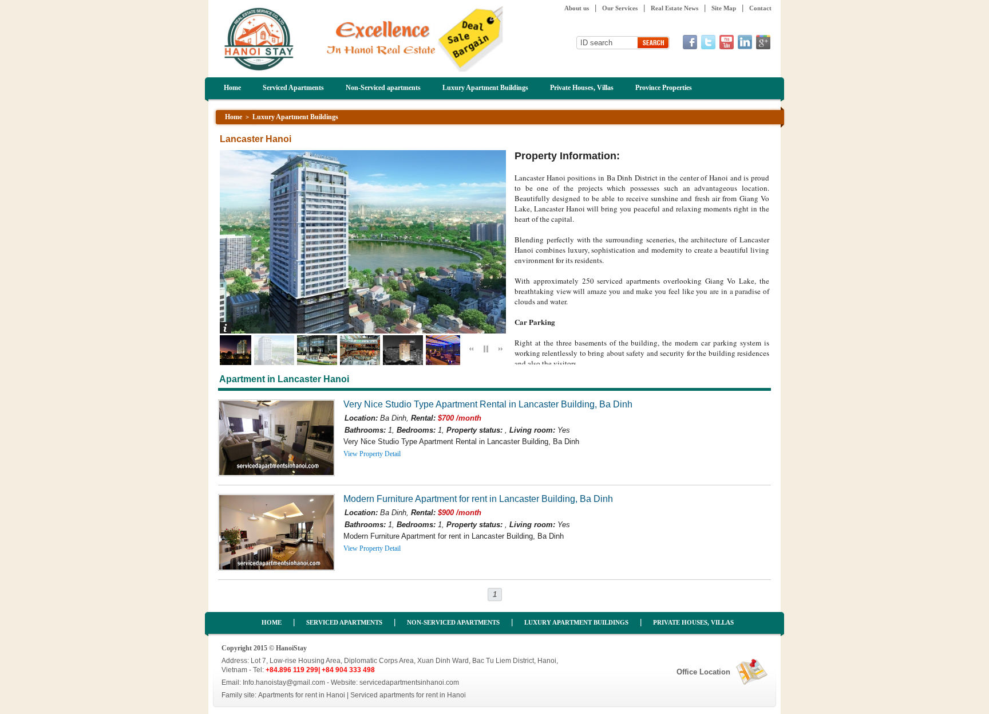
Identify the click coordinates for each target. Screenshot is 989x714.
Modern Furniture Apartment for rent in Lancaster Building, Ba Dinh (478, 499)
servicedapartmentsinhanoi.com (409, 682)
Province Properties (663, 88)
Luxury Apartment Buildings (485, 88)
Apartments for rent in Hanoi (301, 695)
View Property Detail (372, 454)
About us (576, 8)
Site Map (723, 8)
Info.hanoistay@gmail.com (284, 682)
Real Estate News (674, 8)
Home (232, 88)
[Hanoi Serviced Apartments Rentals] (364, 69)
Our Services (620, 8)
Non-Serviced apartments (383, 88)
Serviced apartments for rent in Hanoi (408, 695)
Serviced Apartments (293, 88)
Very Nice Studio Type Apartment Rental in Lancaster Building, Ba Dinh (487, 404)
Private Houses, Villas (582, 88)
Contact (760, 8)
